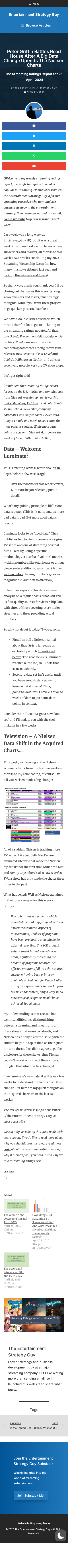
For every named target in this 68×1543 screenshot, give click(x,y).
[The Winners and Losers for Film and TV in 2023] (16, 1206)
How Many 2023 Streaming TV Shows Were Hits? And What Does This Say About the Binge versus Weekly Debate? (44, 1225)
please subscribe (34, 309)
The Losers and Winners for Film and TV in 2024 (14, 1272)
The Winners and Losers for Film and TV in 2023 (15, 1218)
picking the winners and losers (25, 275)
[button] (34, 126)
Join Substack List (30, 1495)
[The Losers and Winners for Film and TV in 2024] (16, 1259)
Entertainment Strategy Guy (34, 14)
